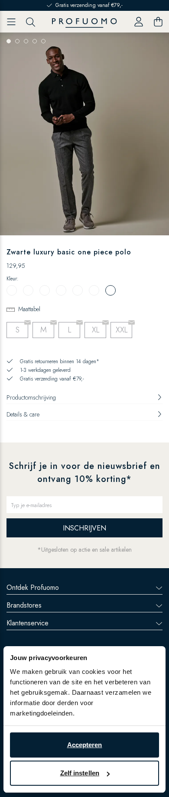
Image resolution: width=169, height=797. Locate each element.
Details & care (22, 414)
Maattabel (29, 309)
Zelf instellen (79, 773)
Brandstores (24, 605)
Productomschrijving (31, 397)
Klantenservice (27, 623)
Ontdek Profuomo (32, 587)
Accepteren (84, 744)
